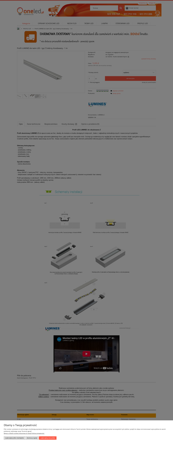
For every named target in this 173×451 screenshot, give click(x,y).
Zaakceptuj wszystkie (47, 438)
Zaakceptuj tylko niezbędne (14, 438)
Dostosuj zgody (32, 438)
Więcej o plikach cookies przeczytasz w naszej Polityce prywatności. (24, 433)
